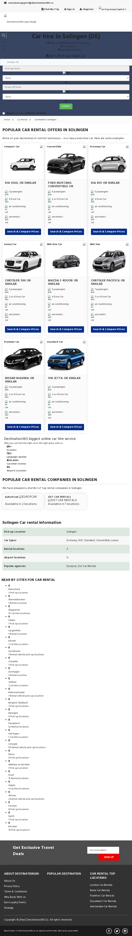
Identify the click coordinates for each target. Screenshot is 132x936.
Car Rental (22, 120)
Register (88, 9)
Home (7, 120)
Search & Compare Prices (23, 232)
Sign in (70, 9)
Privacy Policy (11, 886)
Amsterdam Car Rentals (103, 907)
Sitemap (8, 908)
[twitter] (117, 931)
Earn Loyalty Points (15, 902)
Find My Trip (51, 9)
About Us (9, 881)
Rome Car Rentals (100, 890)
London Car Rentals (101, 885)
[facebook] (109, 931)
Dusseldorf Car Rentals (103, 901)
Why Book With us (15, 897)
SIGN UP (109, 857)
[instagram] (125, 931)
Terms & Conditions (15, 892)
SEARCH (66, 106)
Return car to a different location (26, 113)
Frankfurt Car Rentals (102, 896)
